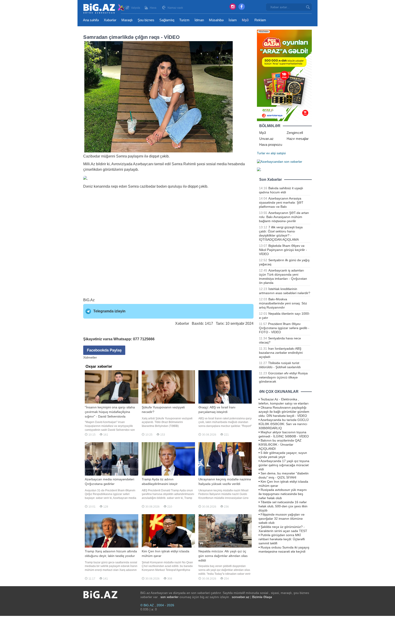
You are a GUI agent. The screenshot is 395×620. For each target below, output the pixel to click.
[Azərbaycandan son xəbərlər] (279, 161)
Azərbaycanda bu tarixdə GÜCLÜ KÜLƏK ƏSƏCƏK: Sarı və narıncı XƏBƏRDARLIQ (284, 424)
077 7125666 (144, 339)
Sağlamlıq (166, 20)
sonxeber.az (240, 597)
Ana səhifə (91, 20)
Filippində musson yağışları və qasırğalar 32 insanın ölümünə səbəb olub (281, 518)
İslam (233, 20)
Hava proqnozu (270, 144)
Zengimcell (295, 133)
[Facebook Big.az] (241, 6)
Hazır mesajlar (298, 139)
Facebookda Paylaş (104, 350)
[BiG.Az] (104, 8)
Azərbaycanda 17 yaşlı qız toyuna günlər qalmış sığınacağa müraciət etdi (284, 465)
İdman (199, 20)
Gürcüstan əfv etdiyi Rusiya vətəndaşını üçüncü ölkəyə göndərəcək (283, 377)
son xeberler (169, 597)
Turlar (261, 153)
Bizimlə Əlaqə (262, 597)
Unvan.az (266, 139)
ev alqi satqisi (276, 153)
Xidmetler (90, 357)
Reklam (260, 20)
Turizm (184, 20)
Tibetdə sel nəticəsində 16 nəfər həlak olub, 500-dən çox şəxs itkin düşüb (283, 506)
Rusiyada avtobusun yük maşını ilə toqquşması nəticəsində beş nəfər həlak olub (283, 494)
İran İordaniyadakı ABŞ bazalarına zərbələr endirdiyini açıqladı (281, 353)
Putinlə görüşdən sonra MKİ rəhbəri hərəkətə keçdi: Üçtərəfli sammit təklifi (282, 539)
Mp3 (245, 20)
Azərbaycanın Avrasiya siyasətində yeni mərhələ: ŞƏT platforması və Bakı (281, 202)
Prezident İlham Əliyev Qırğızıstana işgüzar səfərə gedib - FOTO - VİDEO (284, 328)
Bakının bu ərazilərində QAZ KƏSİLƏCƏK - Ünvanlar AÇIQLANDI (280, 444)
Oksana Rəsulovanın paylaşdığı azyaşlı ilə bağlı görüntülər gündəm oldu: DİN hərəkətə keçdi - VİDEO (284, 412)
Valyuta (135, 7)
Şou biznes (146, 20)
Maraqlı (127, 20)
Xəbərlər (110, 20)
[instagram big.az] (233, 6)
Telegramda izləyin (109, 311)
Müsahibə (216, 20)
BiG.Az (89, 300)
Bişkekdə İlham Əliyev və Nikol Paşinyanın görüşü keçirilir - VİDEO (283, 250)
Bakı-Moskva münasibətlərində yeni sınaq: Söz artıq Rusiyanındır (283, 303)
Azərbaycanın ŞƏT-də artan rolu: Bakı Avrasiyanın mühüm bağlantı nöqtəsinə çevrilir (284, 217)
